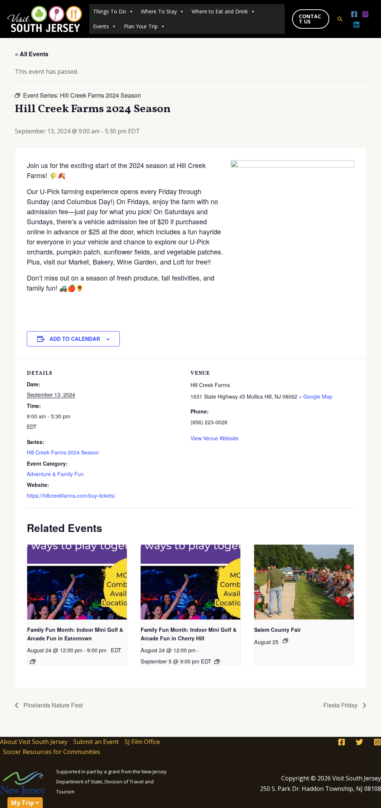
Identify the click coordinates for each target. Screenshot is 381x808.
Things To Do (109, 11)
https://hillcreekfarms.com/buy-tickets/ (71, 495)
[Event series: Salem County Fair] (285, 641)
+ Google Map (315, 396)
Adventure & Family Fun (55, 474)
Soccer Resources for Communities (51, 752)
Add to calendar (74, 338)
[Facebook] (354, 14)
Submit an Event (96, 742)
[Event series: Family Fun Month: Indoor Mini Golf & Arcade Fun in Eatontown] (32, 661)
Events (101, 26)
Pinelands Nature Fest (52, 705)
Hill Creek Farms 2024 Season (63, 452)
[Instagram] (365, 14)
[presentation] (77, 582)
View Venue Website (214, 438)
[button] (310, 19)
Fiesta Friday (341, 705)
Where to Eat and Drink (220, 11)
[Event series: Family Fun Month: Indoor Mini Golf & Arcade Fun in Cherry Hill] (217, 661)
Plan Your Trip (141, 26)
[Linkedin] (356, 24)
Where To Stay (159, 11)
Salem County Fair (277, 629)
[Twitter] (359, 742)
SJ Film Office (142, 742)
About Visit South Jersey (33, 742)
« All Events (31, 54)
